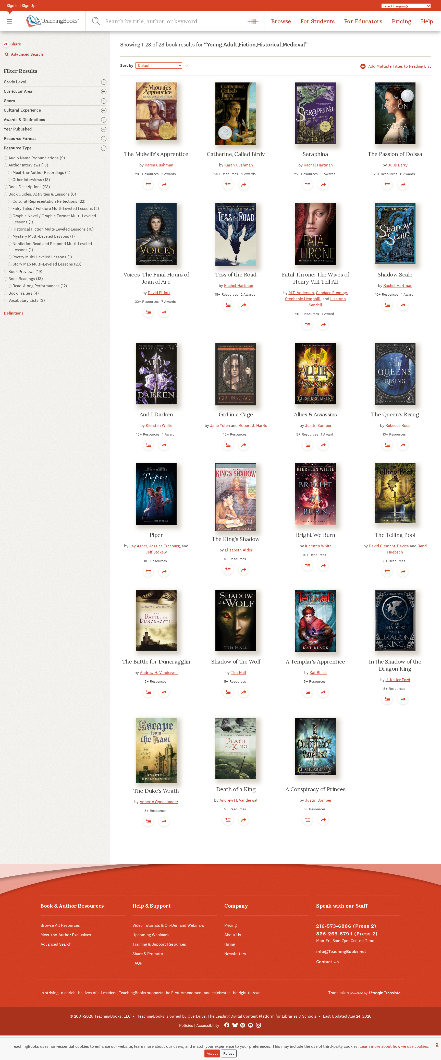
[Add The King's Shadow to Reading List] (228, 569)
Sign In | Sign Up (21, 5)
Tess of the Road (235, 274)
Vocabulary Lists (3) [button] (26, 300)
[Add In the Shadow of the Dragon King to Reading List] (387, 699)
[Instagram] (258, 1025)
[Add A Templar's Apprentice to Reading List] (307, 692)
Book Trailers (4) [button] (23, 293)
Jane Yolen (220, 425)
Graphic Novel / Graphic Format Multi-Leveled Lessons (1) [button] (54, 219)
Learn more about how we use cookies (394, 1046)
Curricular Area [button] (18, 91)
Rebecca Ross (397, 425)
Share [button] (15, 44)
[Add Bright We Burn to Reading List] (307, 565)
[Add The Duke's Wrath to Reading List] (148, 821)
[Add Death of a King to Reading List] (228, 820)
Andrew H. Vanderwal (159, 672)
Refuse (228, 1053)
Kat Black (318, 672)
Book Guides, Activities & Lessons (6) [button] (42, 194)
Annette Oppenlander (159, 801)
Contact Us (327, 962)
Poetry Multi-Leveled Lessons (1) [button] (42, 257)
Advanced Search (26, 54)
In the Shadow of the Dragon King (395, 665)
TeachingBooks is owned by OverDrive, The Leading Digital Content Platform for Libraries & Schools (227, 1016)
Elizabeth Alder (238, 550)
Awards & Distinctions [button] (24, 119)
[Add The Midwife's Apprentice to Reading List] (148, 184)
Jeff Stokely (156, 552)
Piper (156, 534)
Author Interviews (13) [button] (28, 165)
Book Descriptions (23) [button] (29, 186)
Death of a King (235, 789)
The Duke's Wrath (156, 790)
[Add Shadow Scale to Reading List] (387, 305)
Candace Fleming (331, 292)
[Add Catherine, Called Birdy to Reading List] (228, 184)
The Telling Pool (395, 534)
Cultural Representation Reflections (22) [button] (49, 201)
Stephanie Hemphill (303, 299)
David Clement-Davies (389, 546)
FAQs (137, 963)
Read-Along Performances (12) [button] (40, 285)
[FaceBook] (226, 1025)
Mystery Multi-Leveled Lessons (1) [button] (44, 236)
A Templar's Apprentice (315, 661)
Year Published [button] (18, 129)
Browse (281, 21)
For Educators (363, 21)
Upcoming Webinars (150, 934)
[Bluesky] (234, 1025)
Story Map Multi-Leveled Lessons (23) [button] (47, 264)
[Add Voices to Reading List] (148, 312)
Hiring (229, 944)
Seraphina (315, 154)
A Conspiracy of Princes (316, 789)
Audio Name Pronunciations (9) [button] (36, 158)
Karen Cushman (159, 165)
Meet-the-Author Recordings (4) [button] (41, 172)
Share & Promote (147, 953)
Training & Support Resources (159, 944)
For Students (317, 21)
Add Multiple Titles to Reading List (399, 66)
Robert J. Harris (253, 425)
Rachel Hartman (318, 165)
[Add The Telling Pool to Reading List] (387, 572)
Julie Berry (398, 165)
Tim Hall (238, 672)
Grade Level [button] (15, 82)
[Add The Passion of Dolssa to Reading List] (387, 184)
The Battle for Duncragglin (156, 661)
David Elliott (159, 292)
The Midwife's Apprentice (156, 154)
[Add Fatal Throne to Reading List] (307, 324)
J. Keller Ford (398, 679)
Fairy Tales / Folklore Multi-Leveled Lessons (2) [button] (56, 208)
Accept (212, 1053)
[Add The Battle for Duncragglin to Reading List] (148, 692)
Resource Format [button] (20, 138)
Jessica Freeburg (164, 546)
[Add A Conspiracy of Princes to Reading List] (307, 820)
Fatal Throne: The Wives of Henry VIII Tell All (315, 278)
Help (427, 21)
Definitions (13, 313)
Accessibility (207, 1025)
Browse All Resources (60, 925)
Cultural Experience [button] (22, 110)
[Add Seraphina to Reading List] (307, 184)
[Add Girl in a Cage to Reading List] (228, 445)
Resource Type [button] (17, 148)
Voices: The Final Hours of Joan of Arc (156, 278)
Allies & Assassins (315, 414)
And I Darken (156, 414)
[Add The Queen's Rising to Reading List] (387, 445)
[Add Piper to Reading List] (148, 572)
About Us (232, 934)
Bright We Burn (315, 534)
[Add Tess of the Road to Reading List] (228, 305)
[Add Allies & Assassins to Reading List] (307, 445)
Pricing (401, 21)
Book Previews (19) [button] (25, 271)
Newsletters (235, 953)
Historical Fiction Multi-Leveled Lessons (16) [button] (53, 229)
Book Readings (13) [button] (25, 278)
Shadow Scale (395, 274)
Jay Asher (138, 546)
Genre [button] (9, 100)
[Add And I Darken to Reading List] (148, 445)
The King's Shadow (236, 539)
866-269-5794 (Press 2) (347, 933)
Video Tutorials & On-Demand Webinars (168, 925)
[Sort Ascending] (186, 66)
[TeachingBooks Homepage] (49, 21)
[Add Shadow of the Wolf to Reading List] (228, 692)
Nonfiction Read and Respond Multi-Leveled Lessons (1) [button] (52, 246)
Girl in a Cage (236, 414)
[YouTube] (250, 1025)
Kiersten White (159, 425)
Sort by (126, 65)
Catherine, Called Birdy (236, 154)
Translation (339, 992)
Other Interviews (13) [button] (31, 179)
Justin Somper (318, 425)
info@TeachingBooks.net (341, 951)
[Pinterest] (242, 1025)
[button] (9, 21)
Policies (186, 1025)
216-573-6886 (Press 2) (346, 926)
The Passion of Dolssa (395, 154)
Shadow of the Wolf (235, 661)
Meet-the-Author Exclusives (66, 934)
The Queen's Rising (395, 414)
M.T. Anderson (301, 292)
